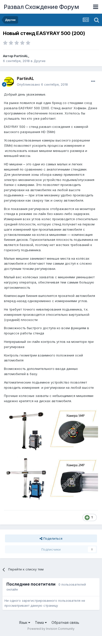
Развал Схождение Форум (41, 6)
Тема (40, 622)
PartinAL (21, 56)
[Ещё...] (93, 81)
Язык (23, 622)
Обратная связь (65, 622)
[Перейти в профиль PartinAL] (9, 82)
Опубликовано (42, 84)
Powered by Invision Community (51, 629)
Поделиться (52, 538)
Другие (40, 61)
